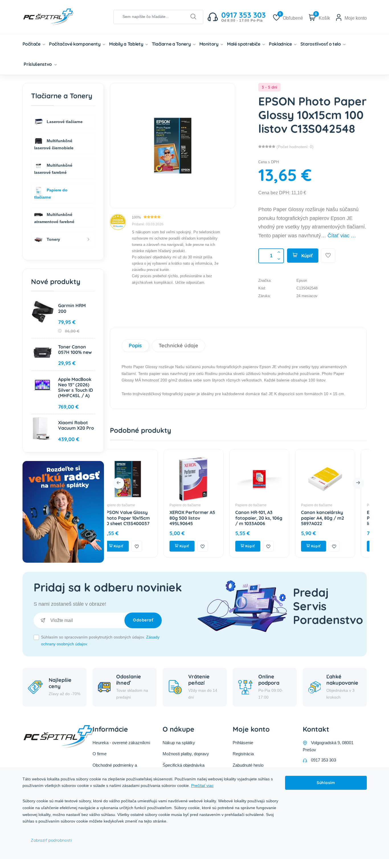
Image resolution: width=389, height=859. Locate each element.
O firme (100, 753)
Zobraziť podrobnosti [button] (51, 840)
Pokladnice (281, 44)
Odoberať (143, 620)
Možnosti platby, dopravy (186, 753)
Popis (135, 345)
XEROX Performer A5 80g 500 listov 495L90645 (138, 517)
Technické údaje (178, 345)
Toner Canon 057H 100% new (75, 349)
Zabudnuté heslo (248, 765)
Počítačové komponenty (75, 44)
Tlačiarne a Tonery (172, 44)
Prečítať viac (202, 785)
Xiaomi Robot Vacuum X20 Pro (76, 425)
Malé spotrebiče (244, 44)
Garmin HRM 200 (72, 308)
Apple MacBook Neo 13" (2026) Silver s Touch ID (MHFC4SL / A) (75, 387)
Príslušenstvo (38, 64)
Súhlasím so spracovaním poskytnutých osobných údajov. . (100, 640)
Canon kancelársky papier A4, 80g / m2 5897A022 (268, 517)
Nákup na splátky (179, 742)
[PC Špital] (58, 16)
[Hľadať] (193, 16)
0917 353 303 (323, 760)
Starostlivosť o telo (321, 44)
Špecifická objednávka (183, 765)
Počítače (32, 44)
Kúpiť (306, 255)
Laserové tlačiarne (64, 121)
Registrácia (243, 753)
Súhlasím (326, 782)
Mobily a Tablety (126, 44)
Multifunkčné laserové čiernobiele (53, 144)
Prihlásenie (243, 742)
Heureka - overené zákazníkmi (121, 742)
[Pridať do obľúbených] (328, 255)
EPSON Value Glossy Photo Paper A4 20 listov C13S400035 (335, 517)
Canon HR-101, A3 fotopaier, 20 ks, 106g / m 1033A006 (205, 517)
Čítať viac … (341, 235)
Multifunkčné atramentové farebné (54, 218)
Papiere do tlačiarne (131, 505)
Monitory (209, 44)
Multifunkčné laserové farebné (53, 169)
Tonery (53, 239)
